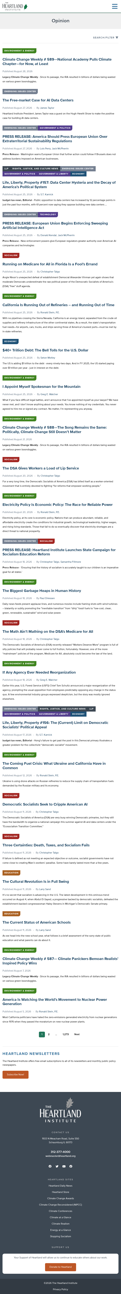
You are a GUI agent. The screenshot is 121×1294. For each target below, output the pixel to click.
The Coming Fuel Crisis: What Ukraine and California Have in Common (54, 766)
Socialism (10, 255)
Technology (48, 214)
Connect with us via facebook (50, 1166)
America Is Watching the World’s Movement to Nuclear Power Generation (55, 1002)
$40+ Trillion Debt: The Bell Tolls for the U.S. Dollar (45, 350)
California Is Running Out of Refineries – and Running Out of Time (58, 305)
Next (77, 1034)
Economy (78, 174)
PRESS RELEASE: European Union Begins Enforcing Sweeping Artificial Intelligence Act (55, 226)
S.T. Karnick (46, 194)
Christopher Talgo (50, 272)
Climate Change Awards (60, 1198)
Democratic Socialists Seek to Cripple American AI (45, 804)
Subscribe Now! (15, 1074)
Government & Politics (55, 128)
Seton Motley (47, 358)
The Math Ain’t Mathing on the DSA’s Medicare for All (48, 632)
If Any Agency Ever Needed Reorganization (39, 672)
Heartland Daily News (60, 1186)
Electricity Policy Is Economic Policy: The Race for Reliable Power (58, 505)
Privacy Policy (60, 1289)
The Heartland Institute (16, 6)
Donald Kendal (48, 235)
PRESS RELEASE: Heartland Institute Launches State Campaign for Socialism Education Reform (59, 552)
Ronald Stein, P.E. (50, 312)
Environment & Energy (19, 51)
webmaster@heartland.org (60, 1156)
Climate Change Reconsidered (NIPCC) (60, 1205)
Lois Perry (45, 148)
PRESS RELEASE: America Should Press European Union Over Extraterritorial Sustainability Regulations (55, 139)
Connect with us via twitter (57, 1166)
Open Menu (114, 6)
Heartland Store (60, 1192)
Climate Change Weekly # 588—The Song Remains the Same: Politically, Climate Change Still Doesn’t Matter (55, 430)
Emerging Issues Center (20, 91)
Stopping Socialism (60, 1236)
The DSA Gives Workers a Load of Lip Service (41, 468)
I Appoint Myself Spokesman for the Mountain (42, 387)
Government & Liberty (54, 174)
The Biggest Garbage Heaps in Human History (42, 591)
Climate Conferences (60, 1211)
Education (11, 873)
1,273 (66, 1034)
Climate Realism (60, 1224)
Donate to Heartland (60, 1267)
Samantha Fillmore (70, 562)
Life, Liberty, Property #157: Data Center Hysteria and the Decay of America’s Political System (59, 185)
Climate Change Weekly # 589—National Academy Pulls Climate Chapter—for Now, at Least (57, 62)
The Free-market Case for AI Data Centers (38, 100)
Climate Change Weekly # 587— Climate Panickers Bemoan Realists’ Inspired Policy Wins (60, 961)
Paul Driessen (47, 598)
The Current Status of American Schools (37, 922)
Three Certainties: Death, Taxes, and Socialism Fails (46, 845)
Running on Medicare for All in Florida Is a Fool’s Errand (50, 264)
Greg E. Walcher (49, 394)
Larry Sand (45, 889)
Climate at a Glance (60, 1217)
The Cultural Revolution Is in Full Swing (36, 882)
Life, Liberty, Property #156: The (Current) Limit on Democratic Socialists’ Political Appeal (55, 725)
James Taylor (47, 108)
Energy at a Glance (60, 1230)
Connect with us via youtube (64, 1166)
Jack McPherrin (60, 148)
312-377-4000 (60, 1151)
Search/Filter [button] (104, 38)
